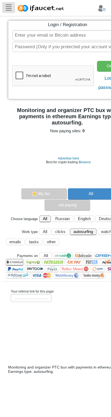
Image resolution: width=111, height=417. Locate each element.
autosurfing (83, 231)
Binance (85, 162)
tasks (34, 241)
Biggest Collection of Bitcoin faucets (42, 7)
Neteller (54, 262)
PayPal (15, 269)
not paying (67, 205)
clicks (60, 231)
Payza (52, 269)
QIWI (98, 269)
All (45, 218)
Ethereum (14, 262)
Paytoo (35, 269)
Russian (62, 218)
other (51, 241)
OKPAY (74, 262)
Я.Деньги (93, 275)
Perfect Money (75, 269)
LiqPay (33, 262)
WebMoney (67, 275)
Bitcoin (83, 255)
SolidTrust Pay (18, 275)
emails (15, 241)
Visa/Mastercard (42, 275)
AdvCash (62, 255)
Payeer (92, 262)
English (84, 218)
